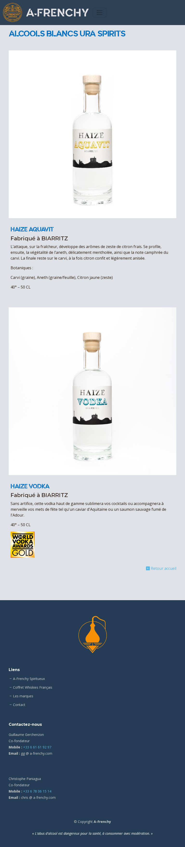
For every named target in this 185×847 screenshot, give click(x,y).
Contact (19, 704)
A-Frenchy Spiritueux (29, 678)
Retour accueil (163, 568)
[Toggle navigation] (99, 12)
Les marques (23, 696)
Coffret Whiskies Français (32, 687)
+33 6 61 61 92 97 (37, 747)
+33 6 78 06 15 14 (37, 791)
